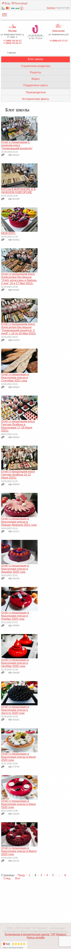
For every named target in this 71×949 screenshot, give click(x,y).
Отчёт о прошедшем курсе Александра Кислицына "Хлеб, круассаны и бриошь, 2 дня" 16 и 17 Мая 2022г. (19, 278)
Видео (36, 78)
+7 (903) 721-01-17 (12, 43)
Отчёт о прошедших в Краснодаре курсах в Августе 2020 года (15, 710)
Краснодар (58, 30)
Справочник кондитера (35, 66)
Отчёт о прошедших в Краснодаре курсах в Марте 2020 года (19, 851)
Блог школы (35, 59)
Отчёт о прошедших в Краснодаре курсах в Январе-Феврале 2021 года (19, 521)
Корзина (51, 8)
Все (17, 878)
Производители (36, 92)
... (59, 875)
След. (7, 878)
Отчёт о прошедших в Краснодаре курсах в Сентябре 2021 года (15, 377)
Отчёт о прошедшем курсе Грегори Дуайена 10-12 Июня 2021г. (18, 474)
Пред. (21, 875)
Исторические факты (35, 98)
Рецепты (35, 72)
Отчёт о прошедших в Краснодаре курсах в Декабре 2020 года (15, 568)
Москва (12, 30)
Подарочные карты (35, 85)
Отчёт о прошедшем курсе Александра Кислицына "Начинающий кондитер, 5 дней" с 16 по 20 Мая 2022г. (18, 329)
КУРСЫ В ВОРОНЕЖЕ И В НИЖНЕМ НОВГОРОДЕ (18, 191)
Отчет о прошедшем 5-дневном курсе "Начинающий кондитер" (17, 145)
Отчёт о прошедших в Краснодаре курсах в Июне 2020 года (18, 804)
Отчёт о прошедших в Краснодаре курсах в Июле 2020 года (18, 757)
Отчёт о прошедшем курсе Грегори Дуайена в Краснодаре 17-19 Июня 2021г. (18, 426)
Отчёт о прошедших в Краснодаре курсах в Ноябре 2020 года (15, 615)
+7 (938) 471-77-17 (58, 41)
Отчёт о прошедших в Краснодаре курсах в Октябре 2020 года (15, 663)
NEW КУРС (8, 233)
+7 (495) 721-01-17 (12, 41)
